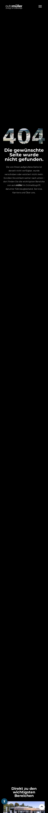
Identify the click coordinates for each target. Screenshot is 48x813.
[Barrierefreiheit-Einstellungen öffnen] (4, 801)
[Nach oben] (42, 807)
